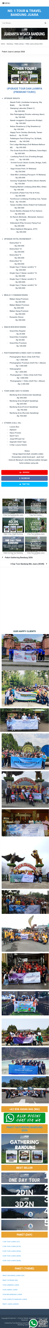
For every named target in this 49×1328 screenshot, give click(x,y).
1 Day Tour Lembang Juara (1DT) (16, 1223)
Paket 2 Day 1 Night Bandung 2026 (17, 1187)
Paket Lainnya (19, 44)
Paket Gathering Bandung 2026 (19, 557)
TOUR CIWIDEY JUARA (9, 1290)
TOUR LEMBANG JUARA (10, 1285)
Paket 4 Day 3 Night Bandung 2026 (13, 535)
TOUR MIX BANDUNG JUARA (12, 1294)
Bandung (10, 44)
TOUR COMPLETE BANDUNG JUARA (14, 1299)
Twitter (25, 484)
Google (25, 472)
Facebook (25, 478)
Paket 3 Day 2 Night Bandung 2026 (17, 1199)
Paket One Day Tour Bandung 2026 (13, 553)
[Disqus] (24, 598)
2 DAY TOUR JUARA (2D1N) (11, 1246)
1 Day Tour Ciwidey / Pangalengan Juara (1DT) (35, 516)
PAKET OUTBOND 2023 (10, 1280)
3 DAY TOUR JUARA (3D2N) (11, 1251)
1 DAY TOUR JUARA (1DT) (11, 1242)
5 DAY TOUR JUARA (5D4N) (11, 1260)
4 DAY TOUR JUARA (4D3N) (11, 1256)
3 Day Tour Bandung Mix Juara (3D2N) (13, 516)
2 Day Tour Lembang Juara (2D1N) (35, 535)
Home (3, 44)
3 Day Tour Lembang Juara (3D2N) (35, 553)
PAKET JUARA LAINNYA (10, 1304)
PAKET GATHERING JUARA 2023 (13, 1275)
